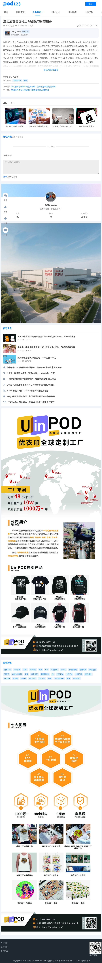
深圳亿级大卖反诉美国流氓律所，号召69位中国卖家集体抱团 (34, 367)
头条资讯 (37, 12)
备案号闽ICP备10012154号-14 (69, 961)
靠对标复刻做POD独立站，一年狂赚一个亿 (37, 357)
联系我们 (4, 947)
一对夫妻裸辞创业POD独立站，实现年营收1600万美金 (31, 379)
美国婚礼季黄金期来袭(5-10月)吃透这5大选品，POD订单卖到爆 (46, 347)
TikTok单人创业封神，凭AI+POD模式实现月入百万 (31, 402)
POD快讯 (16, 77)
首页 (6, 12)
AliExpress (17, 80)
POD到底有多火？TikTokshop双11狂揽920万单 (86, 126)
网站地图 (86, 961)
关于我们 (4, 943)
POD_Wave (16, 31)
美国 (25, 80)
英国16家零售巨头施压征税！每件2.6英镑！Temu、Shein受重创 (47, 336)
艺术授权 (88, 12)
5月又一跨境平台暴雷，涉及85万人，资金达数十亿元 (31, 373)
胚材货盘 (20, 12)
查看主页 (25, 32)
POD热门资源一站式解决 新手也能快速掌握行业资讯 (63, 126)
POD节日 (55, 12)
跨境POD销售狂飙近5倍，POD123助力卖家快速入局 (15, 126)
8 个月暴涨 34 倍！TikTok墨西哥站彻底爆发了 (28, 390)
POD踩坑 (72, 12)
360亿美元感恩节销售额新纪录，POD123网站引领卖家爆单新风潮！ (39, 126)
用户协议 (4, 951)
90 (17, 217)
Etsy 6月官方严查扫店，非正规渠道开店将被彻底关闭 (31, 396)
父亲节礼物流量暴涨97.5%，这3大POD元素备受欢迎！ (31, 385)
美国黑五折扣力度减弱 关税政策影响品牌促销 (30, 90)
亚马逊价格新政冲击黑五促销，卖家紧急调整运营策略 (33, 86)
